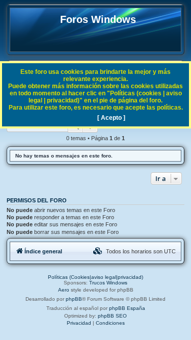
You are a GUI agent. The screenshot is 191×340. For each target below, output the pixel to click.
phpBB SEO (112, 316)
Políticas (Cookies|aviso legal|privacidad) (95, 277)
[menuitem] (97, 251)
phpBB (74, 299)
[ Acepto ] (111, 117)
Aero (63, 290)
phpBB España (127, 308)
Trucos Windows (108, 282)
